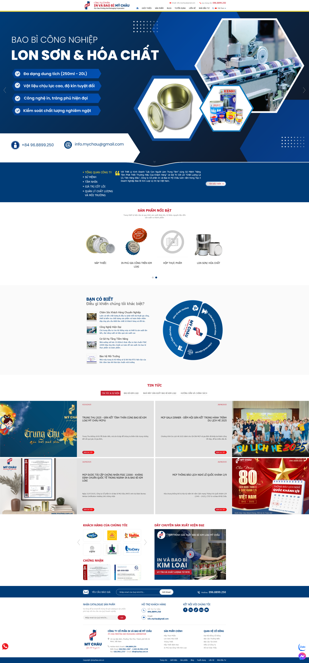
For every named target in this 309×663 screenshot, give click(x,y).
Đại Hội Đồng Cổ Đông (212, 636)
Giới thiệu (147, 8)
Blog (169, 8)
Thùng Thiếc (168, 642)
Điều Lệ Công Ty (210, 645)
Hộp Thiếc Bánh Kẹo (171, 645)
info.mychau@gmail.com (186, 3)
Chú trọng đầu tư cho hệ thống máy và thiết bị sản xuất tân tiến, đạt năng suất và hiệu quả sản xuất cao (123, 331)
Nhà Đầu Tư (204, 8)
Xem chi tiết (65, 452)
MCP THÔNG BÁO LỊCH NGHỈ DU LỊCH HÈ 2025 (262, 474)
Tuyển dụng (180, 8)
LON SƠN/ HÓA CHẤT (172, 262)
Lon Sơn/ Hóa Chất (171, 639)
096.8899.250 (219, 2)
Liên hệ (192, 8)
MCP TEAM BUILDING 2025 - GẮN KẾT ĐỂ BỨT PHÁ (264, 417)
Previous (78, 542)
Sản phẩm (159, 8)
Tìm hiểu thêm (215, 184)
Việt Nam (221, 8)
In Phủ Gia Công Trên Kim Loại (175, 648)
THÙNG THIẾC (208, 262)
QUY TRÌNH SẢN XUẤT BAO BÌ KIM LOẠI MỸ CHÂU (194, 534)
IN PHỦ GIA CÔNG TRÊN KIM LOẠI (100, 264)
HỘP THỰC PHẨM (136, 262)
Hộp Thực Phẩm (170, 636)
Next (304, 90)
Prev (5, 90)
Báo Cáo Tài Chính (210, 642)
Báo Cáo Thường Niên (212, 639)
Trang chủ (163, 660)
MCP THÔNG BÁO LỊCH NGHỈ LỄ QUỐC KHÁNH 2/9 (44, 474)
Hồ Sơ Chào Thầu (210, 648)
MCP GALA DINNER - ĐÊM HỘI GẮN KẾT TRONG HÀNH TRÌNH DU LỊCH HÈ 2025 (39, 419)
